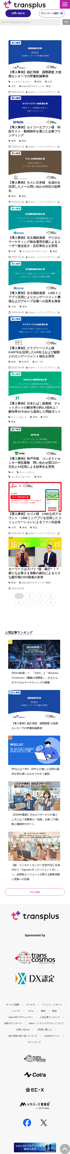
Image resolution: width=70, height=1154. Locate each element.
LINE (13, 251)
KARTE (25, 362)
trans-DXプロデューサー (21, 1017)
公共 (50, 81)
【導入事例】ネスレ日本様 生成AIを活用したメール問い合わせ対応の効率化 (34, 186)
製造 (24, 141)
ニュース (16, 1011)
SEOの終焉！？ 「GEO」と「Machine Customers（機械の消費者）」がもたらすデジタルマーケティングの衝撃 (35, 677)
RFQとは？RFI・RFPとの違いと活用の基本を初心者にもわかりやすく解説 (35, 771)
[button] (65, 4)
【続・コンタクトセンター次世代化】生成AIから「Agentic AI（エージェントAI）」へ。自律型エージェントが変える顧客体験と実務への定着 (36, 872)
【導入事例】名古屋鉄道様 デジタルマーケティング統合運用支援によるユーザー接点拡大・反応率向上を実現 (34, 242)
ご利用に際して (44, 1029)
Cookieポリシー (52, 1036)
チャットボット (19, 417)
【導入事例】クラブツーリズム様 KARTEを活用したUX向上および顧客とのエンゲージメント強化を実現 (34, 352)
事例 (39, 81)
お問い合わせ (18, 13)
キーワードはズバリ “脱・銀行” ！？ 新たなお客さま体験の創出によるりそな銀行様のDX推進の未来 (35, 573)
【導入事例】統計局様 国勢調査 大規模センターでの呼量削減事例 (35, 726)
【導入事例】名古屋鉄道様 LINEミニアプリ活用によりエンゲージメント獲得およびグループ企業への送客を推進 (34, 297)
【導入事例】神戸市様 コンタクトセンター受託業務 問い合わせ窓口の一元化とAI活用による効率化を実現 (34, 462)
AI (12, 472)
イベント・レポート (52, 1004)
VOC (13, 86)
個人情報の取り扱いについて (22, 1036)
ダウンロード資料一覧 (52, 13)
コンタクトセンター (21, 81)
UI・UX (39, 362)
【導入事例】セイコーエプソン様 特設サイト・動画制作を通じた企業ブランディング (34, 131)
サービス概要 (12, 1004)
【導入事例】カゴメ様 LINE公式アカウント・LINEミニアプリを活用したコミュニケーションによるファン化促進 (34, 518)
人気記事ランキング (50, 1017)
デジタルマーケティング (34, 251)
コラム (30, 1011)
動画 (54, 1011)
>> (51, 602)
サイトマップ (34, 1042)
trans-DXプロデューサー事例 (36, 86)
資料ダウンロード (13, 1023)
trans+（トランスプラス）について (46, 1023)
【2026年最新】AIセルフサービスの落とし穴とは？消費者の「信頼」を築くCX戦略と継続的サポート (35, 819)
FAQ (45, 417)
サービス (30, 1004)
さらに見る (35, 892)
